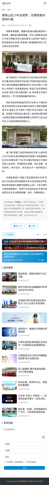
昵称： (8, 444)
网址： (8, 457)
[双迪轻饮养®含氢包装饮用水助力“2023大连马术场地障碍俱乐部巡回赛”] (9, 303)
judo (3, 25)
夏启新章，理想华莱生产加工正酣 (32, 275)
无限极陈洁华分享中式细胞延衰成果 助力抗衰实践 (32, 357)
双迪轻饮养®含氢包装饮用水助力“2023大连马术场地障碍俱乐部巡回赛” (32, 302)
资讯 (30, 25)
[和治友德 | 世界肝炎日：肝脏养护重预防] (9, 385)
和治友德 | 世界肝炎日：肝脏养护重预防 (32, 383)
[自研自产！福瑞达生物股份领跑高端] (9, 332)
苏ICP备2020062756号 (34, 481)
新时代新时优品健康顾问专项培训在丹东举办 (32, 288)
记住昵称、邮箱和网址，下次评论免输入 (21, 462)
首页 (3, 10)
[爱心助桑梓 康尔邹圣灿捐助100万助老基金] (9, 372)
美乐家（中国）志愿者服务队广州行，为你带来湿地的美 (32, 410)
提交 (24, 468)
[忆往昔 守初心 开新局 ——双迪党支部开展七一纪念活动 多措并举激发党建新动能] (9, 398)
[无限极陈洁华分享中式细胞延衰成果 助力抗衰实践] (9, 358)
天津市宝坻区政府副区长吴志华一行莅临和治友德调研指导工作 (32, 344)
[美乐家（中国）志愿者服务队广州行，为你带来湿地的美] (9, 412)
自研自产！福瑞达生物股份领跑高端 (32, 330)
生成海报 (10, 234)
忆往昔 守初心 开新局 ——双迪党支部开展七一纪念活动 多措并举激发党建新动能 (32, 397)
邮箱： (8, 450)
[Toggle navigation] (45, 3)
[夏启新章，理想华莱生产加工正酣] (9, 276)
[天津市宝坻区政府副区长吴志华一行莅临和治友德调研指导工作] (9, 345)
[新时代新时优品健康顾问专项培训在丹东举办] (9, 290)
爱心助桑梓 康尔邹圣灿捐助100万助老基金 (31, 370)
